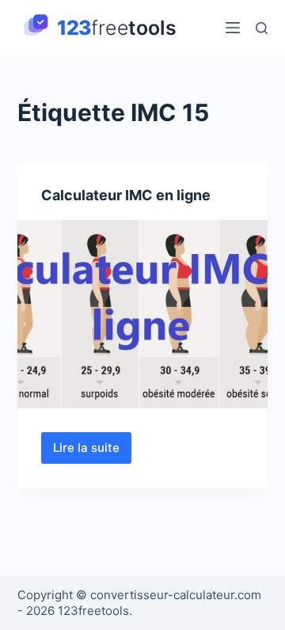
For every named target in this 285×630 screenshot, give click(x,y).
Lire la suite (92, 452)
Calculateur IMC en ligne (126, 195)
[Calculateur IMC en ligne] (142, 314)
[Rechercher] (262, 28)
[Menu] (233, 28)
